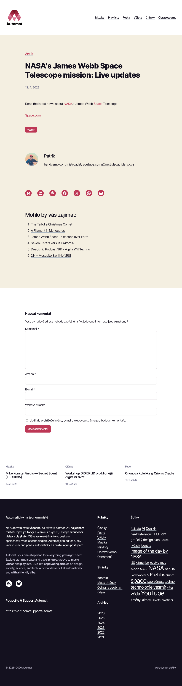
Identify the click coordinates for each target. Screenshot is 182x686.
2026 (101, 613)
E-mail (30, 389)
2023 (101, 627)
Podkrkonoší (138, 575)
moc (163, 562)
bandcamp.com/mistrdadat (62, 164)
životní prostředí (163, 600)
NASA (68, 104)
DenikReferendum (142, 534)
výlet (170, 587)
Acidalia (136, 528)
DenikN (151, 528)
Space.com (33, 115)
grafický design (142, 540)
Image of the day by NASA (149, 553)
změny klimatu (141, 600)
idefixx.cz (127, 164)
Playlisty (102, 547)
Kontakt (102, 578)
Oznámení (104, 557)
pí (148, 575)
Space (98, 104)
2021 (100, 637)
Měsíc (144, 569)
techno (170, 581)
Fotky (128, 466)
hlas (157, 540)
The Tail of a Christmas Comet (51, 224)
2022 (101, 632)
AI (143, 528)
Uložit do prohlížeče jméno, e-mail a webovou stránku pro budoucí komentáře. (78, 420)
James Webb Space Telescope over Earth (60, 237)
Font (163, 534)
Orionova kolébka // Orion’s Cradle (149, 473)
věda (135, 593)
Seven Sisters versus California (52, 243)
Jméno (30, 374)
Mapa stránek (106, 583)
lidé (146, 562)
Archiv (29, 53)
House (164, 540)
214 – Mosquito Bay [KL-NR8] (51, 255)
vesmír (31, 129)
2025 (101, 618)
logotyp (154, 562)
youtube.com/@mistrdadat (101, 164)
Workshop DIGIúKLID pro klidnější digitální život (89, 475)
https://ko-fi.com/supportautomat (29, 611)
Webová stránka (35, 405)
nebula (170, 569)
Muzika (10, 466)
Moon (135, 569)
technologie (141, 587)
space (138, 580)
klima (140, 562)
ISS (133, 562)
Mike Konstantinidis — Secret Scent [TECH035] (31, 475)
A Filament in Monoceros (48, 230)
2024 (101, 623)
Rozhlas (157, 574)
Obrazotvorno (107, 552)
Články (69, 466)
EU (156, 534)
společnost (155, 581)
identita (146, 545)
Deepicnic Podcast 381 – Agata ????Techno (60, 249)
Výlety (101, 537)
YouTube (152, 593)
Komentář (32, 329)
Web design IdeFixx (165, 667)
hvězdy (135, 545)
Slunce (170, 575)
